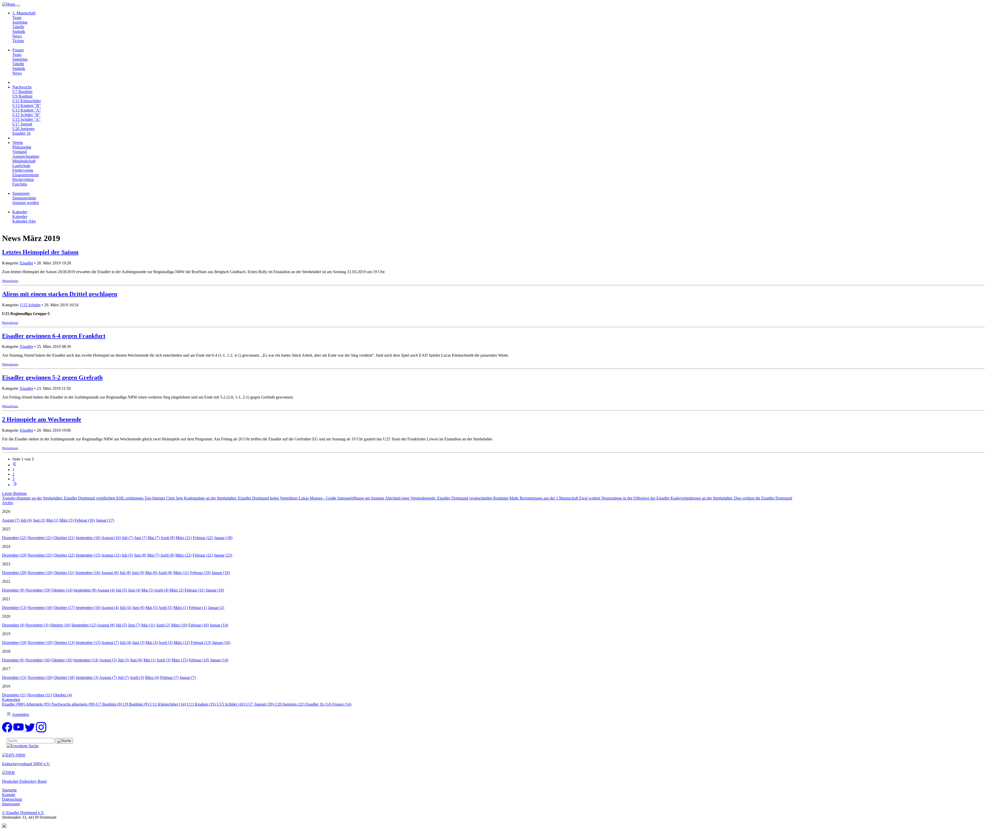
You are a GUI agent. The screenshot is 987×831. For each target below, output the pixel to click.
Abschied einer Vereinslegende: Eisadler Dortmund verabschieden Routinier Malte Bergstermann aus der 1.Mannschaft (482, 498)
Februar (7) (169, 677)
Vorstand (19, 152)
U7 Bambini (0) (109, 704)
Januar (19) (221, 572)
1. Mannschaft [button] (23, 13)
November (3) (36, 625)
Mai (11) (148, 625)
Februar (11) (195, 590)
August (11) (111, 555)
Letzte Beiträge (14, 493)
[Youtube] (19, 731)
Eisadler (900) (14, 704)
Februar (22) (203, 537)
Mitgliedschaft (23, 161)
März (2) (176, 590)
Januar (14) (219, 625)
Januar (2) (216, 607)
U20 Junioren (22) (290, 704)
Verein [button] (17, 142)
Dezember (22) (14, 537)
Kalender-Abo (24, 221)
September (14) (86, 660)
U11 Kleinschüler (26, 101)
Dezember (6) (13, 660)
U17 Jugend (22, 124)
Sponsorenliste (24, 198)
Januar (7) (187, 677)
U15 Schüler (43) (231, 704)
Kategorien (11, 699)
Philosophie (21, 147)
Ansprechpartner (25, 156)
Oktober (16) (59, 625)
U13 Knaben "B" (26, 105)
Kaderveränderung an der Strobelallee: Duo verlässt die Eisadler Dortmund (731, 498)
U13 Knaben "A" (26, 110)
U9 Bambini (22, 96)
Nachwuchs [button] (22, 87)
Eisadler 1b (21, 133)
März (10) (179, 625)
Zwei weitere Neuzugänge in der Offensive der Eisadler (625, 498)
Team (16, 17)
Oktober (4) (62, 695)
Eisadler (26, 263)
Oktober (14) (61, 590)
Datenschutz (12, 799)
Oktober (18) (64, 677)
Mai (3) (151, 642)
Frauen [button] (18, 50)
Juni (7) (140, 537)
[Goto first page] (14, 465)
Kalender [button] (19, 212)
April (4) (161, 590)
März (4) (152, 677)
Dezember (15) (14, 677)
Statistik (18, 31)
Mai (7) (154, 537)
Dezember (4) (13, 625)
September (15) (88, 555)
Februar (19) (200, 572)
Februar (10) (199, 660)
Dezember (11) (14, 695)
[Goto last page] (14, 485)
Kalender (19, 216)
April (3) (165, 642)
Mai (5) (147, 590)
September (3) (87, 677)
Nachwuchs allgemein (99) (73, 704)
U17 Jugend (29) (260, 704)
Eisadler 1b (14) (318, 704)
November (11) (39, 695)
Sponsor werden (25, 202)
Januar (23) (223, 555)
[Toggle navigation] (18, 5)
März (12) (181, 642)
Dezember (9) (13, 590)
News (17, 36)
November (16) (40, 607)
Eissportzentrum (25, 175)
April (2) (163, 625)
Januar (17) (105, 520)
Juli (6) (26, 520)
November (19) (40, 572)
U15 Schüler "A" (26, 119)
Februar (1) (198, 607)
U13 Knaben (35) (202, 704)
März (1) (180, 607)
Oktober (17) (64, 607)
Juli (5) (127, 555)
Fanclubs (19, 184)
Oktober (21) (64, 537)
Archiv (7, 503)
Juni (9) (138, 572)
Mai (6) (151, 572)
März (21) (184, 537)
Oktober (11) (63, 572)
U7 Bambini (22, 91)
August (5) (108, 660)
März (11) (181, 572)
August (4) (106, 590)
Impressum (11, 804)
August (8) (109, 572)
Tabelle (18, 27)
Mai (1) (52, 520)
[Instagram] (41, 731)
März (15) (179, 660)
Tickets (18, 41)
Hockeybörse (23, 179)
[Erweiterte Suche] (23, 746)
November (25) (40, 555)
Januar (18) (223, 537)
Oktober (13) (64, 642)
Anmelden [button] (20, 714)
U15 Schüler (30, 305)
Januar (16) (221, 642)
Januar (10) (215, 590)
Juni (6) (138, 607)
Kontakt (8, 794)
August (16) (111, 537)
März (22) (183, 555)
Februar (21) (203, 555)
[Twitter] (30, 731)
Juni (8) (140, 555)
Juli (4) (125, 607)
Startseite (9, 790)
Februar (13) (201, 642)
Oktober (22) (64, 555)
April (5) (165, 607)
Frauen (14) (341, 704)
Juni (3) (138, 642)
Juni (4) (134, 590)
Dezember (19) (14, 555)
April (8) (167, 537)
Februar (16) (85, 520)
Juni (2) (39, 520)
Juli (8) (125, 572)
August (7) (11, 520)
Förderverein (22, 170)
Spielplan (20, 22)
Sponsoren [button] (21, 193)
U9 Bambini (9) (136, 704)
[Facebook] (7, 731)
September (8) (85, 590)
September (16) (88, 537)
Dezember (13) (14, 607)
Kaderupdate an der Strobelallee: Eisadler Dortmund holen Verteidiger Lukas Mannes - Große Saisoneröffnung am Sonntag (284, 498)
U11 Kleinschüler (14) (168, 704)
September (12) (83, 625)
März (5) (66, 520)
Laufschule (21, 165)
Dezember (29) (14, 572)
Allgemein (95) (38, 704)
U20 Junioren (23, 128)
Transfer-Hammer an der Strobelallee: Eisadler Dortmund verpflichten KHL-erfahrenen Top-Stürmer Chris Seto (93, 498)
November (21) (40, 537)
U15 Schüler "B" (26, 115)
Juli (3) (123, 660)
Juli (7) (127, 537)
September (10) (88, 607)
